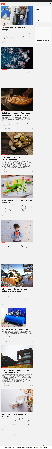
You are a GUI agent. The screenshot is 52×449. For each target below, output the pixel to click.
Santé (37, 15)
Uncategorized (4, 69)
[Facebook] (42, 3)
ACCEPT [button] (46, 447)
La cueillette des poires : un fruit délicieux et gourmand (14, 158)
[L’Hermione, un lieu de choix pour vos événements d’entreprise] (17, 275)
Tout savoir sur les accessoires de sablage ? (14, 29)
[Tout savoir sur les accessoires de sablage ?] (17, 13)
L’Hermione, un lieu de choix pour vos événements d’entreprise (16, 290)
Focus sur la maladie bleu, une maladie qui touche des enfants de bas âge (16, 246)
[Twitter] (44, 3)
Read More (4, 169)
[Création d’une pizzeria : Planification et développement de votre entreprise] (17, 99)
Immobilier (4, 367)
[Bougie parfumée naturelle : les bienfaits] (17, 400)
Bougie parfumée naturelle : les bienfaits (14, 415)
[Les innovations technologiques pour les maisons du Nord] (17, 356)
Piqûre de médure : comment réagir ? (16, 72)
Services (37, 18)
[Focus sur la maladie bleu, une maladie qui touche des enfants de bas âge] (17, 230)
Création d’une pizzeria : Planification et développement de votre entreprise (17, 114)
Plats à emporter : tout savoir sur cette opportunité (17, 201)
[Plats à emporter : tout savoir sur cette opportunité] (17, 186)
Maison (37, 13)
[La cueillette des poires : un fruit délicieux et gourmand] (17, 143)
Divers (3, 110)
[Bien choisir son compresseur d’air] (13, 317)
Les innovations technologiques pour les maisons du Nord (16, 371)
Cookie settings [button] (41, 447)
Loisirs (37, 11)
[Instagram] (46, 3)
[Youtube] (47, 3)
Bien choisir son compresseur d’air (15, 329)
